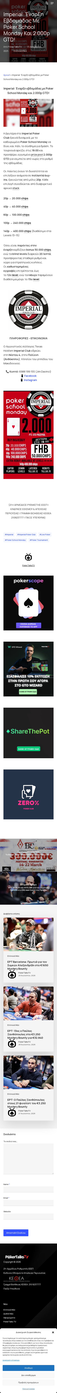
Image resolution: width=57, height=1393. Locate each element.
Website (7, 1211)
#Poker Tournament (39, 540)
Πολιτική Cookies (28, 1389)
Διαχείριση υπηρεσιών (11, 1360)
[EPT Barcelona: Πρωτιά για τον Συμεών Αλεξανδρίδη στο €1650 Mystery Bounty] (28, 950)
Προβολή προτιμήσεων (28, 1382)
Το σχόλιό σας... (10, 1141)
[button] (53, 1332)
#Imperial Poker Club (26, 534)
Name (6, 1184)
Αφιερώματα (9, 1317)
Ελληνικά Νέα (20, 51)
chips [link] (24, 198)
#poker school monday (15, 540)
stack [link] (15, 188)
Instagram (30, 380)
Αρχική (6, 75)
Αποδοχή (28, 1368)
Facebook (30, 376)
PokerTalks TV (9, 1321)
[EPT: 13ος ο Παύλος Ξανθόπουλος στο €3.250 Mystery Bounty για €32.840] (28, 1019)
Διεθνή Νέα (8, 1313)
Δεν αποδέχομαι (28, 1375)
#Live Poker (45, 534)
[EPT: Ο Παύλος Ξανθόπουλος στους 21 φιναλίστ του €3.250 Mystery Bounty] (28, 1088)
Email (6, 1198)
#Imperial (9, 534)
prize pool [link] (37, 154)
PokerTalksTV (15, 46)
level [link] (15, 275)
